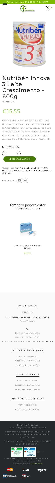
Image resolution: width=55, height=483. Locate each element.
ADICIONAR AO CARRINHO (20, 159)
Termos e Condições (27, 356)
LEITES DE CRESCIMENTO (38, 170)
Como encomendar (27, 381)
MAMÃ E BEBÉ (22, 168)
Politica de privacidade (27, 361)
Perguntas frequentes (27, 389)
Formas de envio (27, 405)
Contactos (27, 312)
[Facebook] (19, 180)
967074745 (47, 341)
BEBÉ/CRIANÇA (39, 168)
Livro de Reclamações (28, 365)
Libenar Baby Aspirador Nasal (27, 247)
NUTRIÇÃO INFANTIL (13, 170)
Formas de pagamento (27, 385)
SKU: (5, 146)
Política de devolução (27, 409)
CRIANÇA (7, 173)
